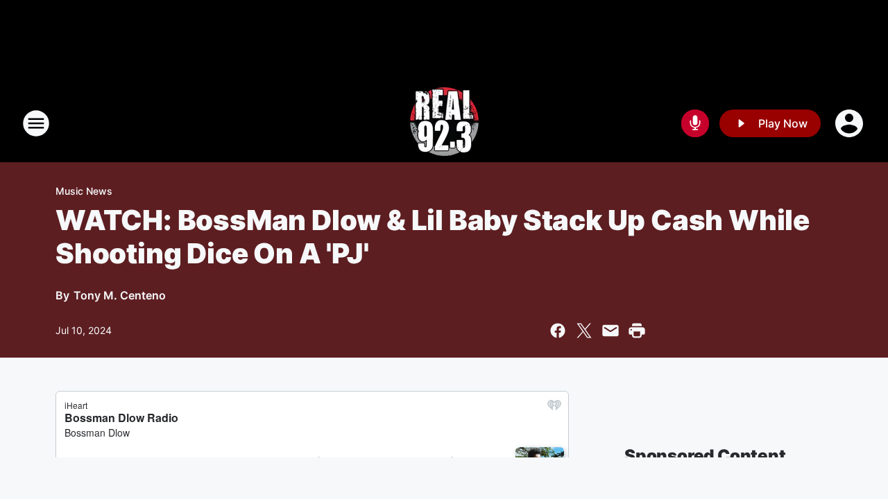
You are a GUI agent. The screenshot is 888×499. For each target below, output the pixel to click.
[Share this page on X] (584, 330)
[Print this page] (637, 330)
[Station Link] (444, 123)
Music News (84, 191)
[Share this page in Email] (610, 330)
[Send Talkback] (695, 123)
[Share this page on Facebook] (557, 330)
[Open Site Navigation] (36, 123)
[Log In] (850, 123)
